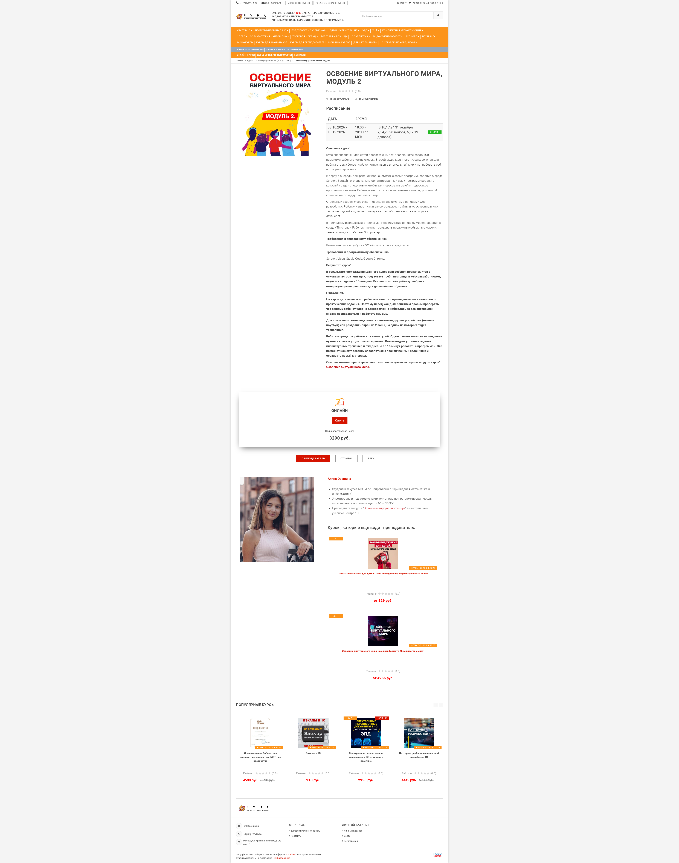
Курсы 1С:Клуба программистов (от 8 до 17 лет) (270, 60)
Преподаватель (313, 458)
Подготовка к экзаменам (308, 30)
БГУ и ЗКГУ (428, 36)
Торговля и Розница (334, 36)
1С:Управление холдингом (398, 42)
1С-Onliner (290, 854)
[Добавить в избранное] (365, 540)
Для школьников (364, 42)
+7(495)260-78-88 (253, 834)
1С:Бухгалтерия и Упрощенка (269, 36)
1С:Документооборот (387, 36)
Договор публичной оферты (306, 830)
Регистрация (351, 841)
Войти (347, 836)
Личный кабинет (353, 830)
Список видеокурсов (299, 3)
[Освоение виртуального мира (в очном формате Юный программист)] (383, 630)
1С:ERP (241, 36)
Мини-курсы (245, 42)
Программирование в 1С (271, 30)
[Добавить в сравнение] (391, 540)
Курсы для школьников (271, 42)
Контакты (296, 836)
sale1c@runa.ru (251, 826)
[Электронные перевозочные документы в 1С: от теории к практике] (313, 733)
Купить (339, 420)
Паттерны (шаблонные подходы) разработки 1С (366, 755)
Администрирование (344, 30)
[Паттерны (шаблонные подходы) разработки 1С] (366, 733)
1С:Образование (281, 858)
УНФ (375, 30)
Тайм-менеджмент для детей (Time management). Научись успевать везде (383, 573)
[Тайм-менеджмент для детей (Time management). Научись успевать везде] (383, 553)
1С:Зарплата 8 (359, 36)
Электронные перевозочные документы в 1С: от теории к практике (313, 757)
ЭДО (365, 30)
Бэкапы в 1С (260, 753)
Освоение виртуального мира (347, 367)
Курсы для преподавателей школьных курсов (320, 42)
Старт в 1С (244, 30)
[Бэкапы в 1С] (260, 733)
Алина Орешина (339, 479)
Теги (371, 458)
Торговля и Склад (304, 36)
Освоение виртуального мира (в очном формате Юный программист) (383, 651)
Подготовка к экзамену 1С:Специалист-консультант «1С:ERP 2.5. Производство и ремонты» (419, 757)
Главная (241, 60)
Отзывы (346, 458)
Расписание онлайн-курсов (330, 3)
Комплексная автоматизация (402, 30)
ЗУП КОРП (412, 36)
